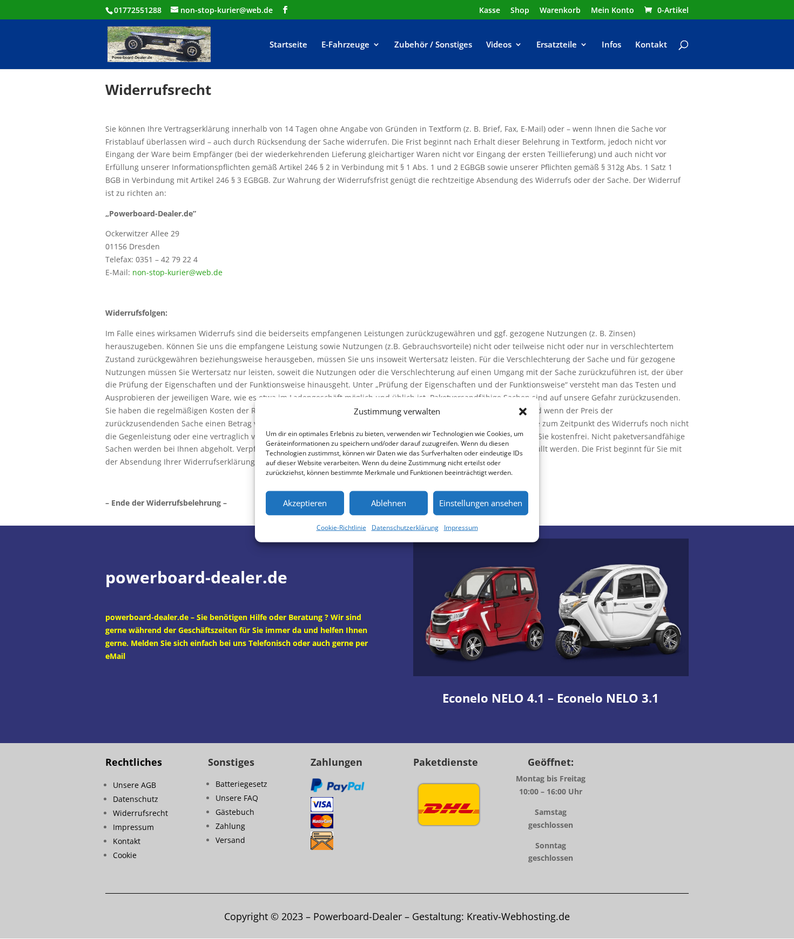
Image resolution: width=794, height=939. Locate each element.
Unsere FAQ (237, 798)
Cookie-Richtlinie (341, 527)
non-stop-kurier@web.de (177, 272)
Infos (611, 45)
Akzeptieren (305, 503)
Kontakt (651, 45)
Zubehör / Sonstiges (433, 45)
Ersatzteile (556, 45)
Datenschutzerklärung (405, 527)
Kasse (489, 10)
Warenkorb (560, 10)
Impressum (461, 527)
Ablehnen (388, 503)
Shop (519, 10)
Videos (499, 45)
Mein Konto (612, 10)
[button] (522, 411)
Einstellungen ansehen (480, 503)
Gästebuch (235, 812)
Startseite (288, 45)
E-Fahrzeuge (345, 45)
